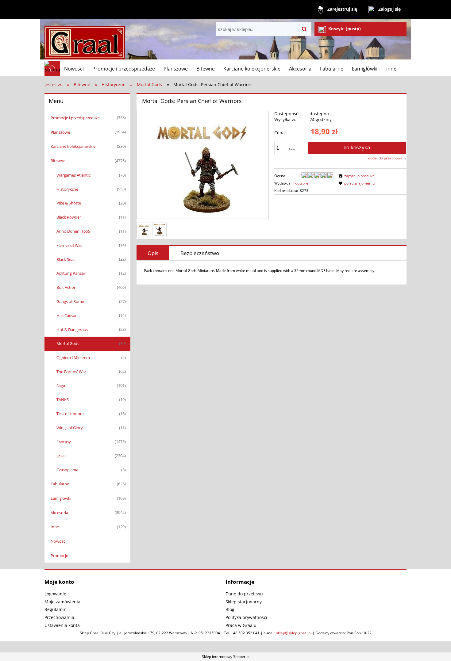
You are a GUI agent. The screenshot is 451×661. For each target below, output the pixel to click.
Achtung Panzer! (71, 273)
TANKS (62, 399)
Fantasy (63, 442)
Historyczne (67, 189)
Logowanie (55, 594)
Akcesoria (59, 512)
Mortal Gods (67, 343)
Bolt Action (66, 287)
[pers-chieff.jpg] (159, 230)
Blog (230, 609)
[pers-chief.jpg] (144, 229)
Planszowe (60, 132)
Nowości (58, 541)
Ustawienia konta (62, 625)
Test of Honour (70, 413)
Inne (55, 526)
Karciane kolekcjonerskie (73, 146)
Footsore (300, 183)
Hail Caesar (66, 315)
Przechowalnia (59, 617)
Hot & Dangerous (72, 329)
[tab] (153, 253)
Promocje (59, 555)
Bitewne (58, 160)
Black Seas (65, 259)
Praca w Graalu (241, 625)
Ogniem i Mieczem (73, 357)
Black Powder (68, 217)
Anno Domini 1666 (73, 231)
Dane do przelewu (244, 594)
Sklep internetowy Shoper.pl (225, 656)
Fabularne (60, 484)
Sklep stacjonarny (244, 602)
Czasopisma (67, 469)
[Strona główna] (84, 40)
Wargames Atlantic (73, 175)
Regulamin (55, 609)
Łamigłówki (61, 498)
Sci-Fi (61, 456)
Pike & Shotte (68, 203)
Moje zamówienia (62, 602)
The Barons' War (71, 371)
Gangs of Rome (70, 301)
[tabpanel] (271, 270)
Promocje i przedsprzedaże (75, 117)
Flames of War (69, 245)
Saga (60, 385)
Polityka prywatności (246, 617)
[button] (355, 175)
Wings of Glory (69, 427)
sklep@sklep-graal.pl (293, 633)
